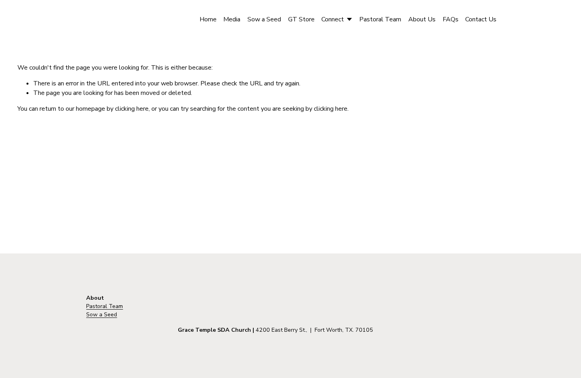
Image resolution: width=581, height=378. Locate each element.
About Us (422, 19)
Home (208, 19)
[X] (560, 19)
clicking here (132, 108)
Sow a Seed (264, 19)
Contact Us (480, 19)
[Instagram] (530, 19)
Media (231, 19)
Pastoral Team (380, 19)
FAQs (450, 19)
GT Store (301, 19)
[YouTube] (545, 19)
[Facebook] (515, 19)
